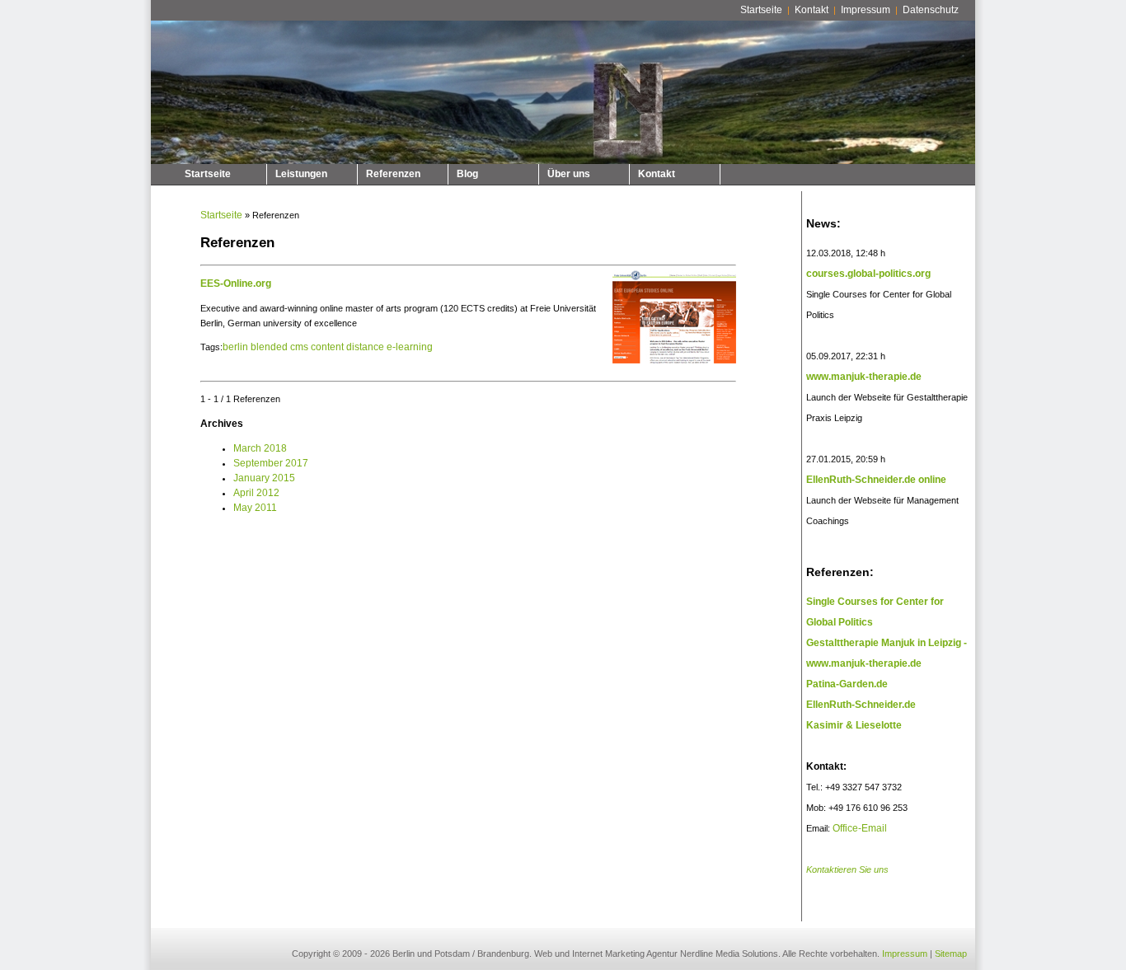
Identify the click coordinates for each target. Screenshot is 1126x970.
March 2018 (260, 448)
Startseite (761, 10)
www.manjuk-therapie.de (864, 376)
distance (365, 347)
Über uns (568, 174)
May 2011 (255, 507)
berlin (235, 347)
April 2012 (256, 493)
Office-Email (860, 828)
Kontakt (811, 10)
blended (269, 347)
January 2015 (264, 478)
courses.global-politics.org (868, 273)
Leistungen (301, 174)
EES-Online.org (235, 283)
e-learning (410, 347)
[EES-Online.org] (672, 364)
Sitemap (951, 953)
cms (299, 347)
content (327, 347)
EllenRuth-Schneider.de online (876, 479)
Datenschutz (931, 10)
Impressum (865, 10)
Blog (467, 174)
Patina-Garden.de (847, 684)
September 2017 (270, 463)
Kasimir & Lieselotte (854, 725)
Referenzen (393, 174)
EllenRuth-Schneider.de (861, 704)
